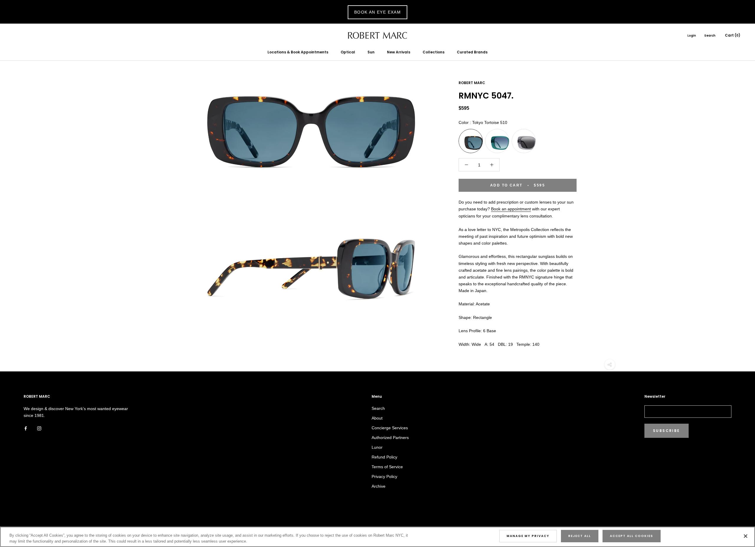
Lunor (377, 447)
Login (691, 35)
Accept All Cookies (631, 536)
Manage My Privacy (528, 536)
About (377, 418)
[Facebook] (26, 428)
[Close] (745, 536)
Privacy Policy (384, 476)
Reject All (579, 536)
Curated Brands (472, 52)
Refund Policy (384, 457)
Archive (378, 486)
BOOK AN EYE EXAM (377, 12)
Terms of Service (387, 466)
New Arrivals (398, 52)
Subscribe (666, 430)
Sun (371, 52)
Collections (433, 52)
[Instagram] (39, 428)
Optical (348, 52)
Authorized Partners (390, 437)
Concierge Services (390, 427)
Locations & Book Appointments (297, 52)
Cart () (732, 35)
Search (709, 35)
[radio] (471, 141)
